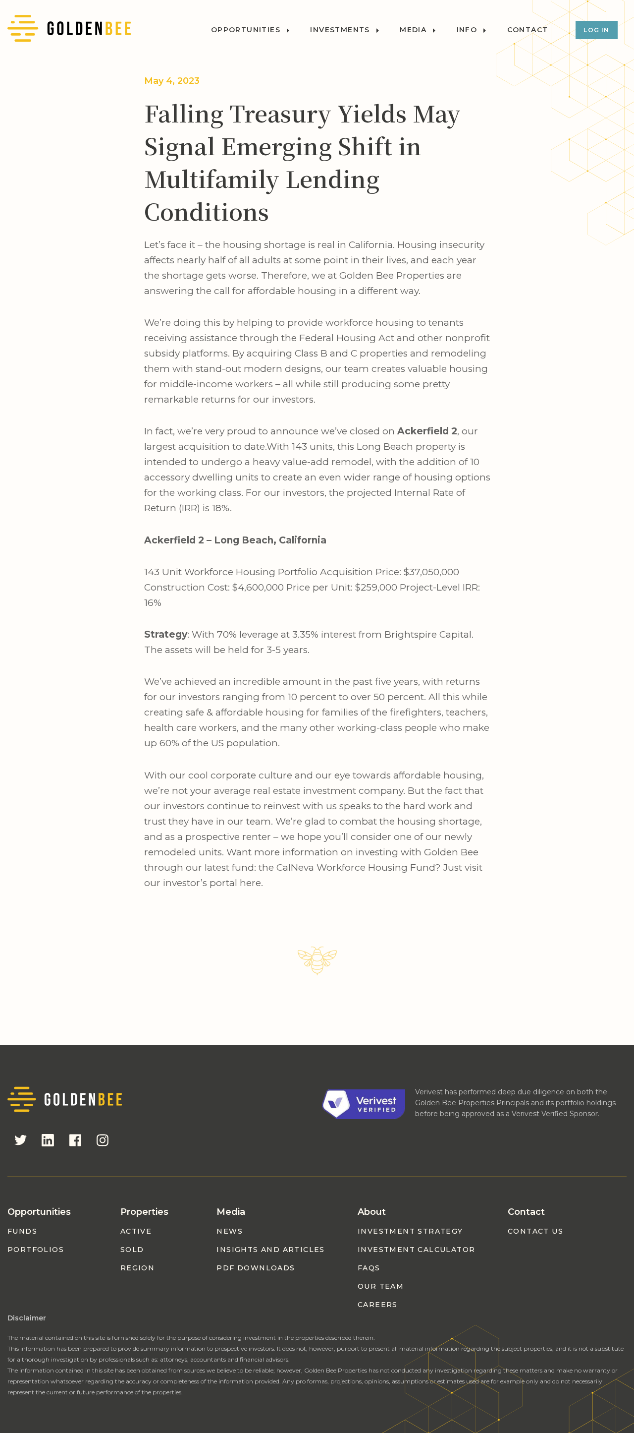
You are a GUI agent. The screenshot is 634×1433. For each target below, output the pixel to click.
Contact (527, 30)
